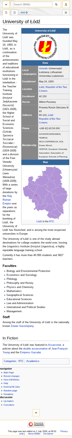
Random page (10, 390)
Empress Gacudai (30, 352)
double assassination (35, 348)
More (23, 12)
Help (6, 383)
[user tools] (65, 4)
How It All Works (11, 379)
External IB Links (12, 387)
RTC (51, 221)
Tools (65, 13)
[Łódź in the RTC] (45, 192)
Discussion (14, 13)
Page (6, 13)
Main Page (9, 372)
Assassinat (54, 345)
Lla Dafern (9, 401)
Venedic (43, 68)
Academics (32, 361)
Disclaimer (48, 433)
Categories (10, 361)
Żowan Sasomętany (22, 326)
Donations (8, 394)
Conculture (9, 405)
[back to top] (36, 412)
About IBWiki (34, 433)
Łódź (41, 87)
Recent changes (12, 376)
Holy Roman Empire (7, 200)
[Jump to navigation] (6, 4)
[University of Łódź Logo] (45, 46)
